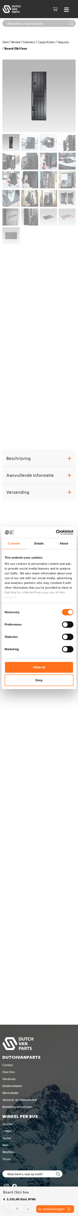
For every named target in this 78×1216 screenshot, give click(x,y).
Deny (39, 680)
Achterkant (50, 407)
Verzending (39, 492)
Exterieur (29, 42)
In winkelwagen (38, 298)
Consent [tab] (14, 543)
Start (5, 42)
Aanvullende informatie (39, 475)
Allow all (39, 667)
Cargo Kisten (46, 42)
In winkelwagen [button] (39, 792)
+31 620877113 (38, 434)
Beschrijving (39, 458)
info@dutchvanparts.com (44, 429)
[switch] (67, 624)
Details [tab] (39, 543)
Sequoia (63, 42)
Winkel (16, 42)
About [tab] (64, 543)
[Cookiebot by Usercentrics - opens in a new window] (56, 532)
